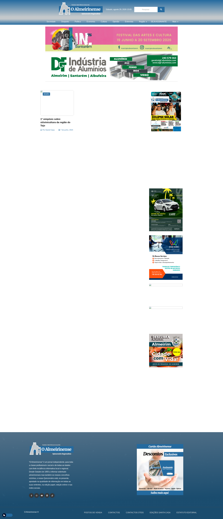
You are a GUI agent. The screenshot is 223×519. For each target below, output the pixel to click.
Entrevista (129, 22)
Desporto (65, 22)
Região (142, 22)
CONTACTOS (114, 513)
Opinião (116, 22)
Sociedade (51, 22)
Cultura (104, 22)
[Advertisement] (166, 161)
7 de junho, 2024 (67, 130)
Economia (91, 22)
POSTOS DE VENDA (93, 513)
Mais (174, 22)
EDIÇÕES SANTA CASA (160, 513)
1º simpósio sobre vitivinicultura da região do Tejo (55, 122)
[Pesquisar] (161, 9)
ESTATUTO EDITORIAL (187, 513)
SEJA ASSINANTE (159, 22)
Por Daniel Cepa (49, 130)
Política (78, 22)
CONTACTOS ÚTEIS (135, 513)
